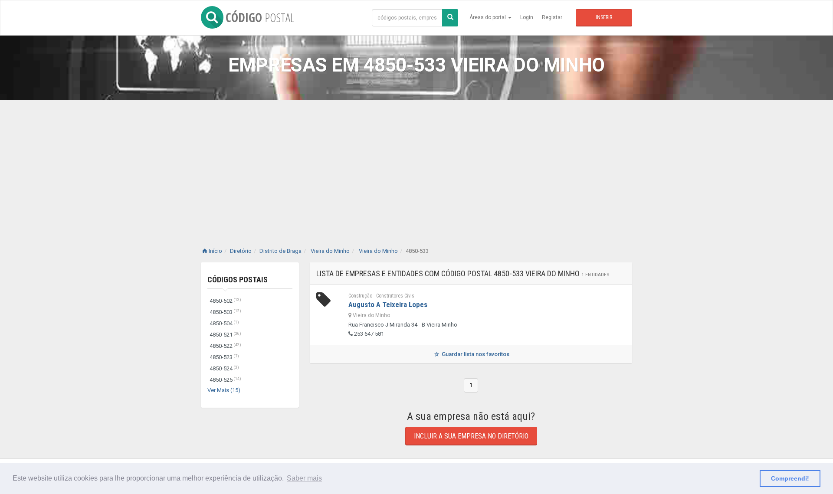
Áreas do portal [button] (488, 17)
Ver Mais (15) (223, 390)
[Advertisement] (416, 165)
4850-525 (225, 379)
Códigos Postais (237, 279)
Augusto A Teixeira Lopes (387, 304)
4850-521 (225, 334)
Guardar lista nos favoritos (474, 354)
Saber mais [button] (304, 478)
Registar (552, 17)
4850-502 (225, 301)
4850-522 (225, 346)
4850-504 (224, 323)
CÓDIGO (260, 17)
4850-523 (224, 357)
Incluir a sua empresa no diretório (471, 436)
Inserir (604, 17)
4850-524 (224, 368)
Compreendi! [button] (790, 478)
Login (526, 17)
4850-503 (225, 312)
